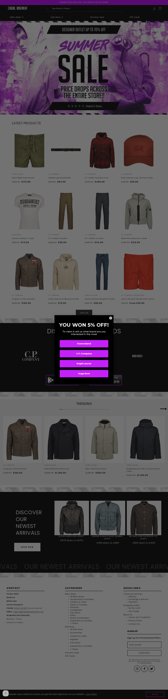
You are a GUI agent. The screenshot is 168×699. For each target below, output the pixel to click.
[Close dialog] (110, 318)
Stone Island (84, 343)
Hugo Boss (84, 373)
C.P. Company (84, 353)
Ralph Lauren (84, 363)
